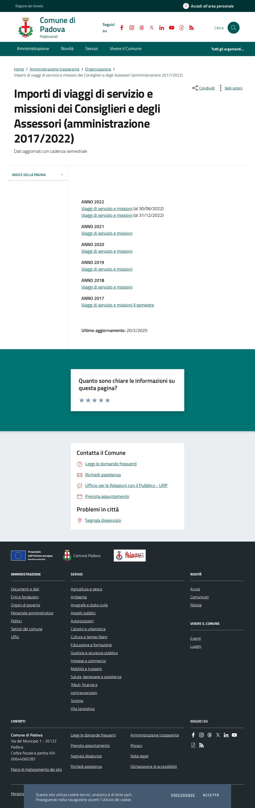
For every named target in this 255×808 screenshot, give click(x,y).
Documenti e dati (25, 589)
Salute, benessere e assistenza (96, 677)
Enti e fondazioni (25, 597)
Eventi (195, 638)
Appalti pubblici (83, 613)
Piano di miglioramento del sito (36, 769)
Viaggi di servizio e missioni (106, 208)
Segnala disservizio (86, 756)
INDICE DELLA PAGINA (29, 174)
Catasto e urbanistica (88, 629)
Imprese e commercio (88, 661)
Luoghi (195, 646)
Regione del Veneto (29, 5)
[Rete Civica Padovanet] (131, 556)
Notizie (196, 605)
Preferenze (183, 795)
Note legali (139, 756)
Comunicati (199, 597)
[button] (234, 28)
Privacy (136, 745)
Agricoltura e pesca (86, 589)
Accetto (211, 795)
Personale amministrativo (32, 613)
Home (19, 69)
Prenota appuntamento (90, 745)
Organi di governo (25, 605)
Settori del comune (26, 629)
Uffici (15, 637)
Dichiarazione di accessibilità (153, 766)
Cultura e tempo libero (89, 637)
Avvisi (195, 589)
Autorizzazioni (82, 621)
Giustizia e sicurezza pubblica (94, 653)
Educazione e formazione (91, 645)
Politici (16, 621)
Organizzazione (98, 69)
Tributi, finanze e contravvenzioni (84, 689)
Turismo (77, 701)
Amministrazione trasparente (54, 69)
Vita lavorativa (83, 709)
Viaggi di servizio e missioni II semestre (117, 305)
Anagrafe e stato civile (89, 605)
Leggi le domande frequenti (93, 735)
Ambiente (79, 597)
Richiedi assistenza (86, 766)
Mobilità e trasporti (86, 669)
